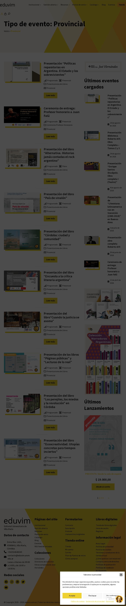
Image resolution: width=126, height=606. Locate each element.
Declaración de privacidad (95, 601)
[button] (121, 575)
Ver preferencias (112, 596)
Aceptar (72, 596)
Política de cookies (78, 601)
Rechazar (92, 596)
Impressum (110, 601)
